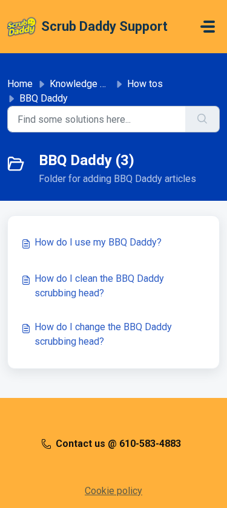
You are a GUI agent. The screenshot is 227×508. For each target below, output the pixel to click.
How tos (145, 84)
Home (20, 84)
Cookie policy (113, 491)
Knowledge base (85, 84)
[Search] (202, 119)
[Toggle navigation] (208, 26)
